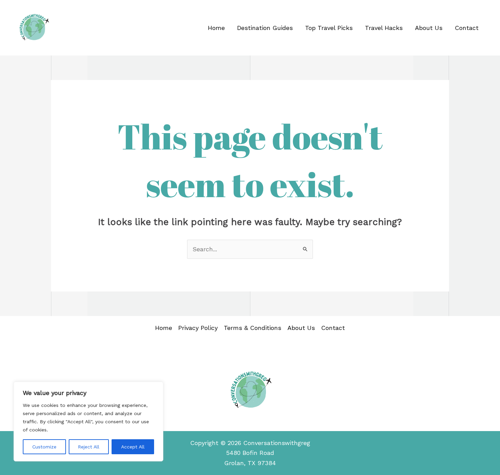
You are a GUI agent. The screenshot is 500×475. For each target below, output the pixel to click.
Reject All (88, 446)
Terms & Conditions (252, 327)
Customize (44, 446)
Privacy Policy (198, 327)
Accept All (133, 446)
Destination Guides (265, 27)
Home (216, 27)
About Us (429, 27)
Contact (467, 27)
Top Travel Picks (329, 27)
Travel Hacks (384, 27)
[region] (88, 421)
